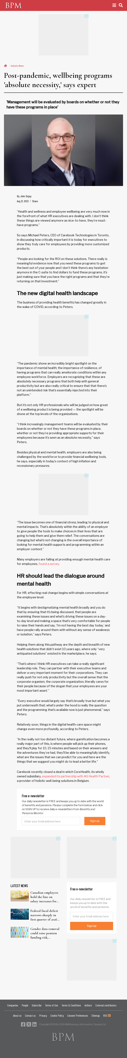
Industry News (17, 65)
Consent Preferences (77, 1015)
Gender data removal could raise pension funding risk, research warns (44, 933)
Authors (88, 1005)
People (25, 1005)
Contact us (30, 1015)
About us (17, 1015)
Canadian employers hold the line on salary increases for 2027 (44, 897)
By (24, 196)
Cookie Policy (57, 1015)
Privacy (43, 1015)
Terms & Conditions (71, 1005)
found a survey (49, 564)
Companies (12, 1005)
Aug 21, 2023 (23, 201)
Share (35, 201)
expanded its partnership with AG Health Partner (75, 776)
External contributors (105, 1005)
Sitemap (95, 1015)
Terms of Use (51, 1005)
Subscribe (37, 1005)
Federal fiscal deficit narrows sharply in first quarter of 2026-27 (44, 915)
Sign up (94, 821)
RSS (105, 1015)
